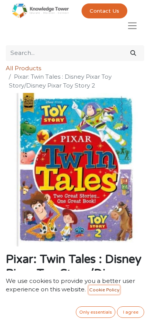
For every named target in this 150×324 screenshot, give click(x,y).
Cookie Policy (104, 290)
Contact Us (104, 11)
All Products (23, 68)
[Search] (133, 53)
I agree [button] (130, 312)
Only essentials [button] (95, 312)
